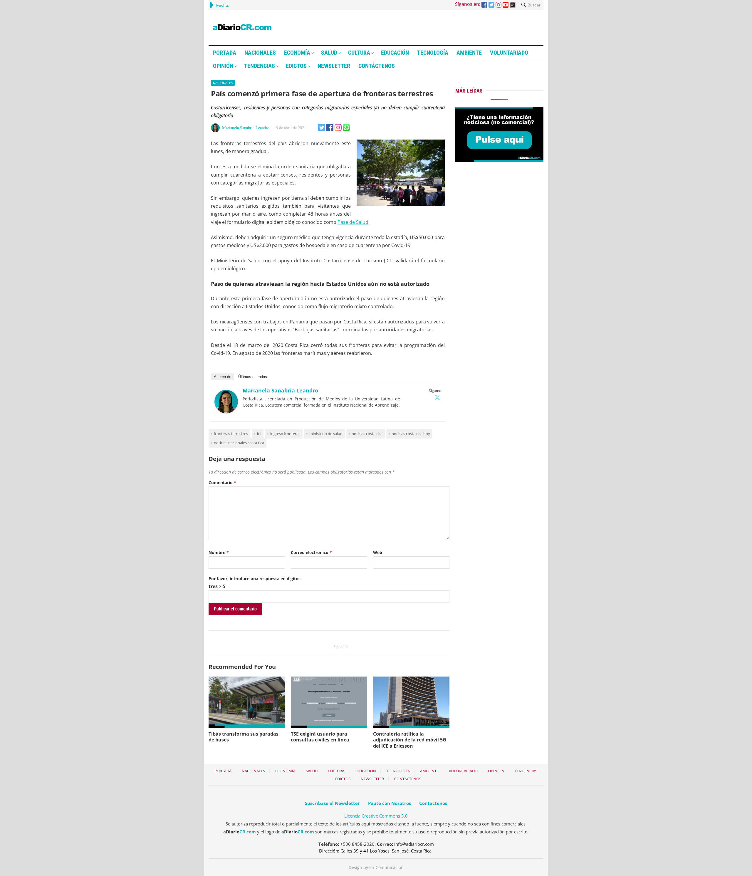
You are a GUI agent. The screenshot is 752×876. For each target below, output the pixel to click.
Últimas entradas (252, 377)
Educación (395, 52)
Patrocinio (341, 646)
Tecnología (432, 52)
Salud (329, 52)
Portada (224, 52)
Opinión (223, 65)
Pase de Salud (353, 222)
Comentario (222, 482)
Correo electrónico (311, 552)
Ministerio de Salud (326, 433)
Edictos (296, 65)
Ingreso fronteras (285, 433)
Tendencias (259, 65)
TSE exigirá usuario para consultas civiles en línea (320, 737)
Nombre (219, 552)
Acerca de (222, 377)
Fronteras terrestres (231, 433)
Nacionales (260, 52)
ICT (259, 433)
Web (377, 552)
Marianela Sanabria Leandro (245, 127)
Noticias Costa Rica (367, 433)
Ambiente (469, 52)
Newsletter (334, 65)
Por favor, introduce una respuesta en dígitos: (255, 578)
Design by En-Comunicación (376, 867)
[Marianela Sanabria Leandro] (226, 411)
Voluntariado (509, 52)
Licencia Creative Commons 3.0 (376, 816)
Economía (297, 52)
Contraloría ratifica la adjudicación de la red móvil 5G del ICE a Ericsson (409, 740)
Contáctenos (376, 65)
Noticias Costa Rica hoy (411, 433)
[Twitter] (437, 397)
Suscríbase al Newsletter (332, 803)
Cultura (359, 52)
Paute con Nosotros (389, 803)
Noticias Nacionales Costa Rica (239, 442)
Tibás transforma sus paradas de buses (243, 737)
